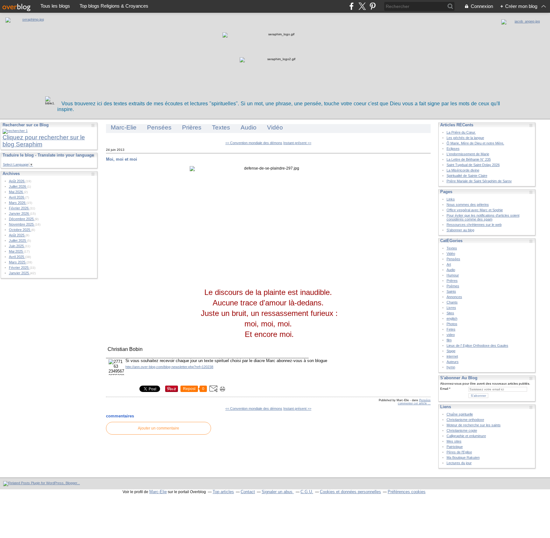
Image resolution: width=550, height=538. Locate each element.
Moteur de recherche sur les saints (474, 425)
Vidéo (275, 127)
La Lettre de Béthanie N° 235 (469, 159)
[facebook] (352, 6)
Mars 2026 (17, 203)
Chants (452, 302)
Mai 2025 (16, 251)
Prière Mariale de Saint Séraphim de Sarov (479, 181)
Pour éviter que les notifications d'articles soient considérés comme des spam (483, 217)
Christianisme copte (462, 430)
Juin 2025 (17, 246)
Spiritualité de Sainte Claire (467, 176)
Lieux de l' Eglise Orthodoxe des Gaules (477, 345)
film (449, 340)
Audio (249, 127)
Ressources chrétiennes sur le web (474, 225)
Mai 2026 (16, 192)
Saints (451, 291)
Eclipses (453, 148)
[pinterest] (373, 6)
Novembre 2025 (22, 224)
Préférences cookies (407, 491)
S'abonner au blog (460, 230)
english (452, 318)
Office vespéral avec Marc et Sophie (475, 210)
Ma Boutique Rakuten (463, 457)
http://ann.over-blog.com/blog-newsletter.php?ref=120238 (169, 367)
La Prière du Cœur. (461, 132)
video (451, 335)
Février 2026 (19, 208)
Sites (450, 313)
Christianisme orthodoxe (465, 420)
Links (451, 199)
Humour (453, 275)
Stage (451, 351)
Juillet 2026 (18, 186)
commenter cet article (413, 403)
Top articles (223, 491)
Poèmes (453, 286)
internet (452, 356)
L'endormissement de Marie (468, 154)
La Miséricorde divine (463, 170)
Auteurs (453, 362)
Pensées (159, 127)
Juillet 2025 (18, 240)
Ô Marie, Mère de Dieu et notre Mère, (475, 143)
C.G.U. (306, 491)
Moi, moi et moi (121, 159)
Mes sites (454, 441)
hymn (451, 367)
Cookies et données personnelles (350, 491)
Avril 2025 (17, 257)
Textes (221, 127)
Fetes (451, 329)
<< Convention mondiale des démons (253, 143)
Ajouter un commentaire (158, 428)
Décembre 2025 (22, 219)
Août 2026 (17, 181)
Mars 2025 (17, 262)
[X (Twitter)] (362, 6)
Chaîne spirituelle (460, 414)
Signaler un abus (278, 491)
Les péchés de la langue (465, 138)
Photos (452, 324)
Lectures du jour (459, 463)
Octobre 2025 (20, 230)
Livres (451, 308)
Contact (248, 491)
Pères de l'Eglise (459, 452)
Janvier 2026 (19, 213)
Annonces (454, 297)
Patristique (455, 447)
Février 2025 (19, 267)
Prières (191, 127)
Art (449, 264)
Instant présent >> (297, 143)
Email (444, 388)
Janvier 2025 (19, 273)
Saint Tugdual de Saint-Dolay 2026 (473, 165)
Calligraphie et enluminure (466, 436)
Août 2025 (17, 235)
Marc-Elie (124, 127)
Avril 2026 (17, 197)
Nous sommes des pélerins (468, 204)
